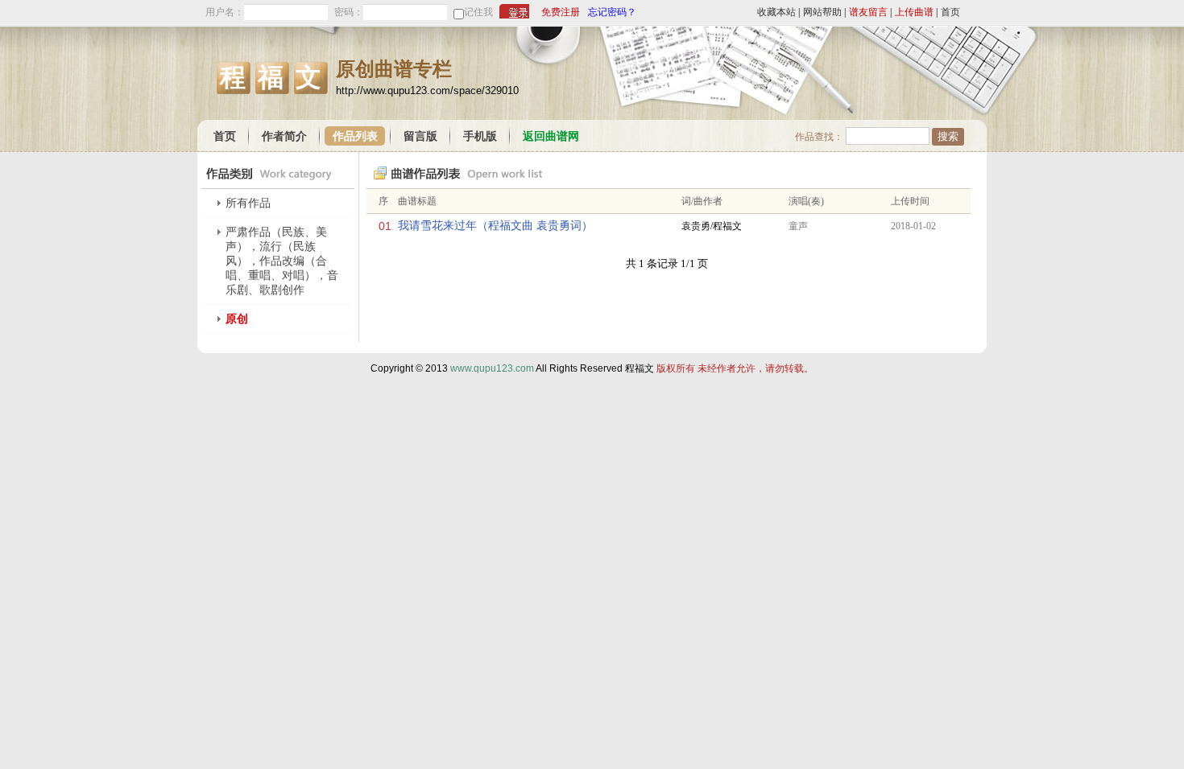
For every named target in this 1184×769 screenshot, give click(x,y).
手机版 (480, 136)
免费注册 (560, 12)
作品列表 (355, 136)
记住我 (478, 12)
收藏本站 (776, 12)
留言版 (420, 136)
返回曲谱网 (551, 136)
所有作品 (248, 203)
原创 (237, 319)
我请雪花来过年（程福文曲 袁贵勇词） (495, 226)
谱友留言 (868, 12)
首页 (950, 12)
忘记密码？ (612, 12)
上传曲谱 (914, 12)
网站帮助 (822, 12)
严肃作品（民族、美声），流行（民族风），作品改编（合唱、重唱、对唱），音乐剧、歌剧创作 (282, 261)
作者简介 (284, 136)
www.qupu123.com (492, 368)
